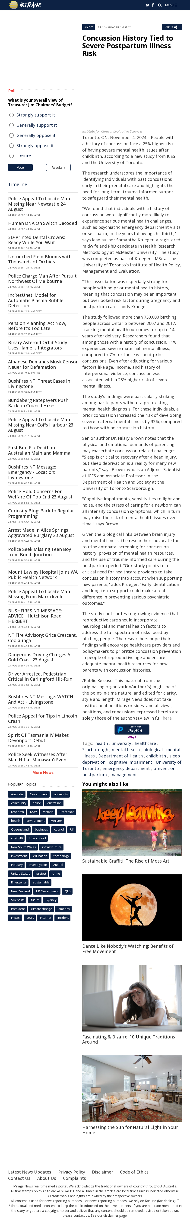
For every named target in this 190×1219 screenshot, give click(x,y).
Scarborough (95, 749)
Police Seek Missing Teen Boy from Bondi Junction (39, 552)
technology (61, 856)
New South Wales (23, 847)
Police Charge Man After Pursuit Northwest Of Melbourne (42, 278)
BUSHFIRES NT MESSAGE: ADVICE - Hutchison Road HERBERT (35, 616)
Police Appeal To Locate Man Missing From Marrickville (39, 594)
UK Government (47, 891)
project (41, 873)
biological (153, 749)
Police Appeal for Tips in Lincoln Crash (42, 718)
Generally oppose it (36, 135)
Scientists (18, 900)
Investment (19, 856)
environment (35, 820)
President (18, 909)
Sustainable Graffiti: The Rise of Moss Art (125, 861)
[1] (178, 1200)
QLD (68, 891)
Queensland (20, 829)
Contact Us (19, 1178)
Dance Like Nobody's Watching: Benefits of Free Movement (128, 948)
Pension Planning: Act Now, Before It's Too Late (37, 326)
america (64, 909)
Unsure (23, 155)
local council (37, 838)
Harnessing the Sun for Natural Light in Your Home (130, 1130)
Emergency (19, 882)
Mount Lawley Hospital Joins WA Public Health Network (43, 574)
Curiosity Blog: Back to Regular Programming (41, 513)
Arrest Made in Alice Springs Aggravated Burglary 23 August (41, 532)
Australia (17, 794)
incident (63, 917)
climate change (41, 909)
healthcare (145, 743)
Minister (56, 820)
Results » (58, 167)
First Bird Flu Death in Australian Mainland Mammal (40, 450)
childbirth (156, 756)
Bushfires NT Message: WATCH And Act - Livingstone (40, 699)
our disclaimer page (112, 1215)
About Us (46, 1178)
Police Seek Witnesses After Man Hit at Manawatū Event (38, 757)
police (37, 803)
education (40, 856)
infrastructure (52, 847)
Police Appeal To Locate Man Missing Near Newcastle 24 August (39, 204)
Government (39, 794)
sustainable (41, 882)
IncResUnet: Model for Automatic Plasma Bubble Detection (35, 300)
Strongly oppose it (35, 145)
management (123, 774)
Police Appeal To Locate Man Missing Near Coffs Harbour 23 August (40, 425)
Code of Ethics (134, 1172)
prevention (164, 768)
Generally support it (36, 125)
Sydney (51, 900)
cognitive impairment (130, 762)
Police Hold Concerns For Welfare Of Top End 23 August (40, 494)
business (41, 829)
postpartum (94, 774)
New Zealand (20, 891)
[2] (10, 1205)
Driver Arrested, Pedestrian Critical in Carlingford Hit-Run (40, 676)
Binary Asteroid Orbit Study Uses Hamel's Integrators (37, 345)
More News (43, 772)
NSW (33, 812)
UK (72, 829)
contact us (81, 1215)
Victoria (48, 812)
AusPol (58, 865)
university (121, 743)
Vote (20, 167)
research (17, 812)
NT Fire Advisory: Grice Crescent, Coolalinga (42, 637)
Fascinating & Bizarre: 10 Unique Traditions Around (128, 1039)
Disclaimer (102, 1172)
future (35, 900)
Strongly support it (35, 115)
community (18, 803)
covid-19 (17, 838)
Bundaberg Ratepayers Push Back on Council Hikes (38, 403)
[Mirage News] (25, 5)
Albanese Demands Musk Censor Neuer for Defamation (43, 364)
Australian (54, 803)
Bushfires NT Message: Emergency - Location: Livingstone (32, 472)
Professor (67, 812)
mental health (126, 749)
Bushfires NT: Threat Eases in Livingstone (39, 383)
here (167, 718)
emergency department (126, 768)
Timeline (17, 184)
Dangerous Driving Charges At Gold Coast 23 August (40, 657)
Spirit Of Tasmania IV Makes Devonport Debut (38, 738)
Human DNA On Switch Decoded (42, 223)
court (30, 917)
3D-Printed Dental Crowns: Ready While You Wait (36, 240)
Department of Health (120, 756)
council (59, 829)
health (101, 743)
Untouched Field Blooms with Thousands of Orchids (40, 259)
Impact (15, 917)
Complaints (74, 1178)
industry (17, 865)
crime (56, 873)
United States (20, 873)
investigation (38, 865)
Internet (45, 917)
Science (88, 27)
